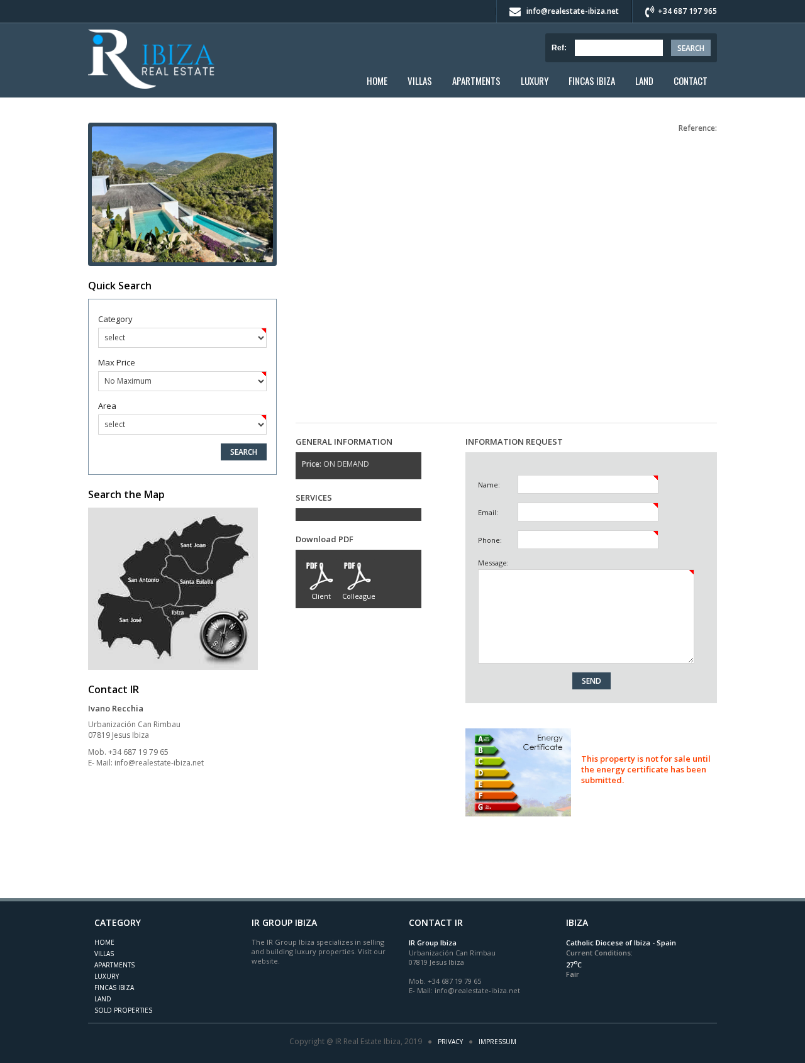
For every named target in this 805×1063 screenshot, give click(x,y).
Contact (691, 80)
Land (644, 80)
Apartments (476, 80)
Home (377, 80)
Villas (420, 80)
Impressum (497, 1041)
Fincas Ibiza (592, 80)
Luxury (534, 80)
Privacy (450, 1041)
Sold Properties (123, 1010)
